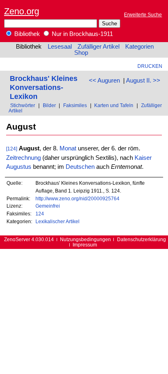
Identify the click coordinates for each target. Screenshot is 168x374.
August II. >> (143, 80)
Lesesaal (60, 46)
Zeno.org (21, 11)
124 (39, 213)
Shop (81, 52)
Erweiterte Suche (143, 14)
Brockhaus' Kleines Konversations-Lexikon (43, 87)
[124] (11, 148)
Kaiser (143, 158)
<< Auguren (104, 80)
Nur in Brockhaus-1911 (81, 34)
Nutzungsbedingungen (85, 239)
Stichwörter (22, 105)
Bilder (49, 105)
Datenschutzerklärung (141, 239)
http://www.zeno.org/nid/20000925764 (77, 198)
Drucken (149, 66)
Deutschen (80, 166)
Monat (68, 148)
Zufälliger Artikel (98, 46)
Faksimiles (75, 105)
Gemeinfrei (47, 205)
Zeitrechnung (23, 158)
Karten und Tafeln (113, 105)
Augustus (18, 166)
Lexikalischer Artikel (57, 221)
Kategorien (139, 46)
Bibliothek (26, 34)
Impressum (85, 244)
